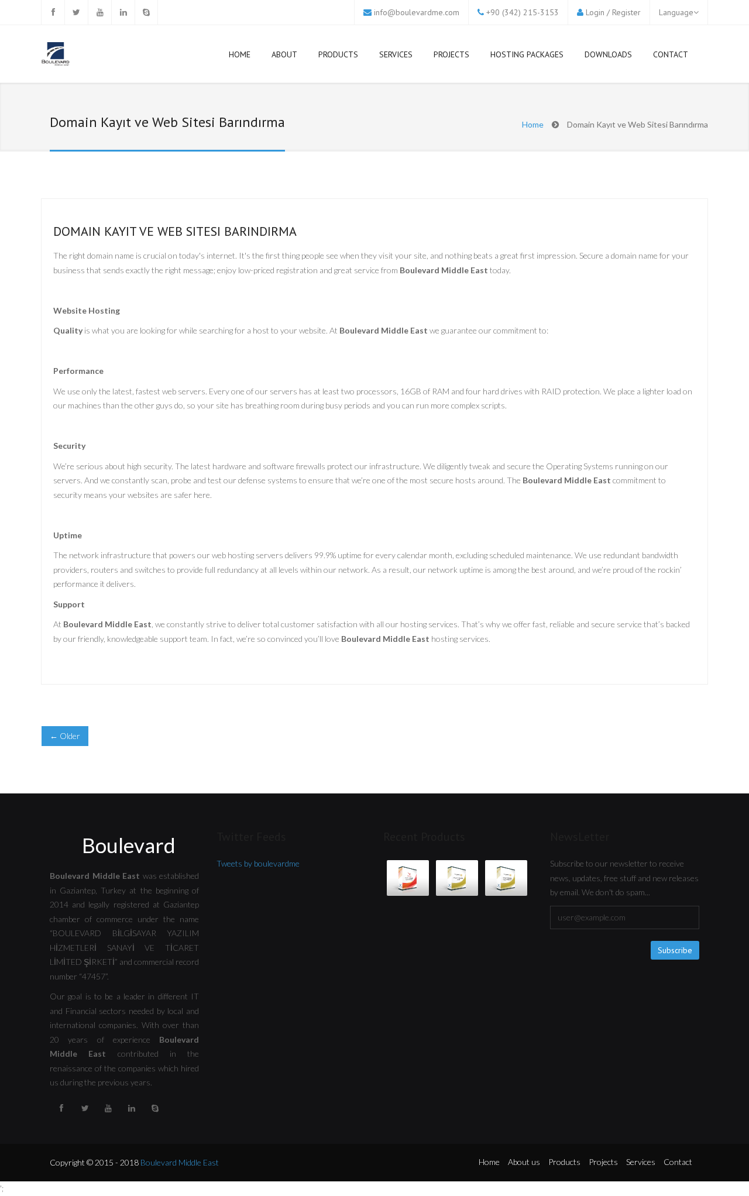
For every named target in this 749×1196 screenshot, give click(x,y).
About (284, 54)
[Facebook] (52, 12)
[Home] (56, 55)
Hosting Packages (527, 54)
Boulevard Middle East (179, 1162)
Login (595, 12)
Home (239, 54)
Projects (451, 54)
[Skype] (146, 12)
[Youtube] (99, 12)
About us (524, 1162)
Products (338, 54)
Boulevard (129, 844)
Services (396, 54)
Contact (670, 54)
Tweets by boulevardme (258, 863)
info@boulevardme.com (416, 12)
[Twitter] (76, 12)
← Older (65, 736)
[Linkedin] (123, 12)
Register (626, 12)
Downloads (608, 54)
